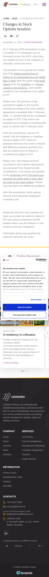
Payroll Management (32, 441)
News (15, 19)
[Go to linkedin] (6, 533)
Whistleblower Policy (13, 477)
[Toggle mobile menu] (44, 4)
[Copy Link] (17, 36)
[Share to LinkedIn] (5, 36)
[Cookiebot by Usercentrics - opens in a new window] (35, 260)
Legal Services (29, 459)
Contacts (7, 454)
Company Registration (32, 450)
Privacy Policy (9, 473)
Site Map (7, 486)
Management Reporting (33, 446)
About (6, 441)
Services (7, 446)
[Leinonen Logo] (10, 4)
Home (6, 19)
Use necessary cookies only (24, 315)
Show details (36, 300)
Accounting (27, 437)
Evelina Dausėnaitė (33, 42)
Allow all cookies (24, 307)
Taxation (26, 454)
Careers (7, 481)
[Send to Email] (11, 36)
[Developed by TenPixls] (24, 573)
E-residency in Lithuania (19, 334)
